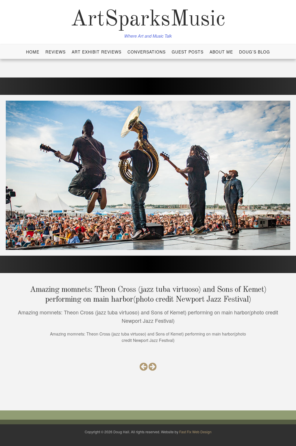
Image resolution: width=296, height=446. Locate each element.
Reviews (55, 52)
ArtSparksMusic (148, 20)
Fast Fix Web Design (195, 431)
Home (32, 52)
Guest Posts (188, 52)
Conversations (146, 52)
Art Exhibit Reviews (96, 52)
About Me (221, 52)
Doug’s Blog (254, 52)
